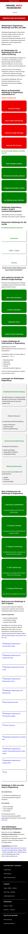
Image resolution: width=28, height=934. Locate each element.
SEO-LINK (5, 820)
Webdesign (6, 848)
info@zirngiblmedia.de (11, 856)
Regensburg (5, 346)
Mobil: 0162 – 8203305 (9, 892)
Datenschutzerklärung (9, 923)
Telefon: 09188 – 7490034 (10, 888)
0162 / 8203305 (18, 852)
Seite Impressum (8, 919)
